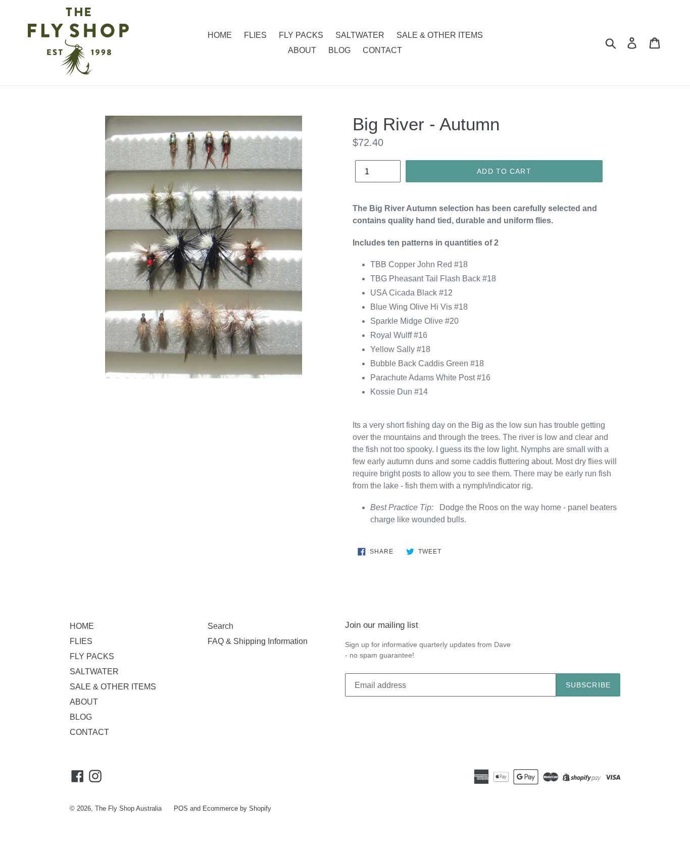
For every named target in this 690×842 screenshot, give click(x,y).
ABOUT (302, 50)
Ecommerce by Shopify (237, 808)
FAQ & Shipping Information (258, 641)
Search (220, 626)
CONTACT (382, 50)
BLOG (339, 50)
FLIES (255, 35)
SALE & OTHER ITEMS (440, 35)
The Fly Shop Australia (128, 808)
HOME (220, 35)
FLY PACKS (301, 35)
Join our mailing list (381, 625)
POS (181, 808)
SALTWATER (359, 35)
